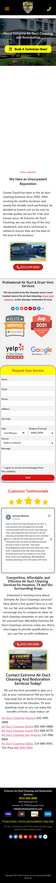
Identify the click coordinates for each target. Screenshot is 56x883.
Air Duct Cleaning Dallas (17, 744)
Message (5, 449)
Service (5, 439)
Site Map (48, 821)
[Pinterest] (34, 308)
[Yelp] (30, 308)
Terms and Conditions (30, 821)
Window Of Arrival (38, 429)
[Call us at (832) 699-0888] (49, 9)
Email (4, 389)
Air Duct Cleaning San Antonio (21, 735)
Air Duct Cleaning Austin (17, 731)
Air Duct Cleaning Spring (17, 727)
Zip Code (5, 419)
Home (23, 172)
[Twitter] (17, 308)
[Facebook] (13, 308)
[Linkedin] (39, 308)
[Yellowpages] (43, 308)
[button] (7, 8)
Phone (4, 399)
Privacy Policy (9, 821)
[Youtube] (26, 308)
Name (4, 379)
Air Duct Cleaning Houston (18, 718)
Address (5, 409)
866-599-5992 (23, 748)
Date (3, 429)
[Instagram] (21, 308)
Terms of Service (29, 829)
